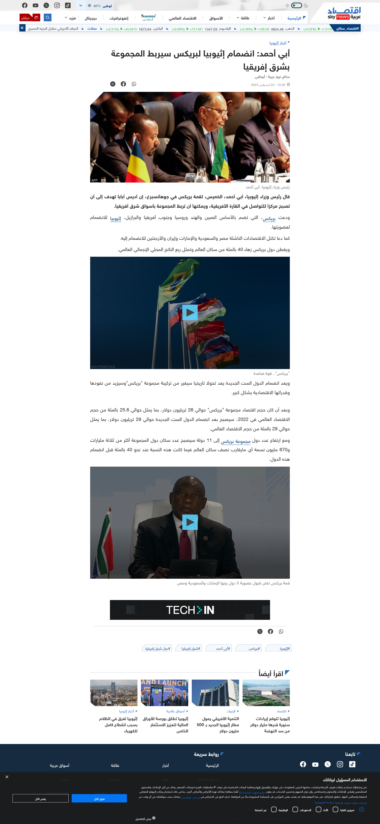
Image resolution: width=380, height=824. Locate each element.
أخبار (165, 764)
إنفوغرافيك (119, 17)
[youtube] (315, 765)
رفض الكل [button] (40, 798)
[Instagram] (57, 5)
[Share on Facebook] (123, 84)
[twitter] (328, 765)
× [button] (7, 777)
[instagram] (340, 765)
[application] (190, 313)
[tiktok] (352, 765)
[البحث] (47, 17)
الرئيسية (294, 17)
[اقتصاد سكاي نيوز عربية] (334, 13)
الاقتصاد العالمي (182, 17)
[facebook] (303, 765)
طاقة (115, 764)
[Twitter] (46, 5)
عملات (119, 28)
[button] (95, 5)
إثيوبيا (115, 217)
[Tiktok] (67, 5)
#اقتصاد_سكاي (347, 28)
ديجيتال (91, 17)
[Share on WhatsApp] (134, 84)
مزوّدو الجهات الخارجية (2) (252, 792)
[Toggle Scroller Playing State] (22, 27)
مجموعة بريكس (235, 440)
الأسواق (216, 17)
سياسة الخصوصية (324, 802)
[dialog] (190, 798)
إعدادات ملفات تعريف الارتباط (351, 802)
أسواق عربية (59, 764)
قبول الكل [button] (99, 798)
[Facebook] (24, 5)
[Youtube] (35, 5)
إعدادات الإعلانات (191, 797)
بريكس (269, 217)
